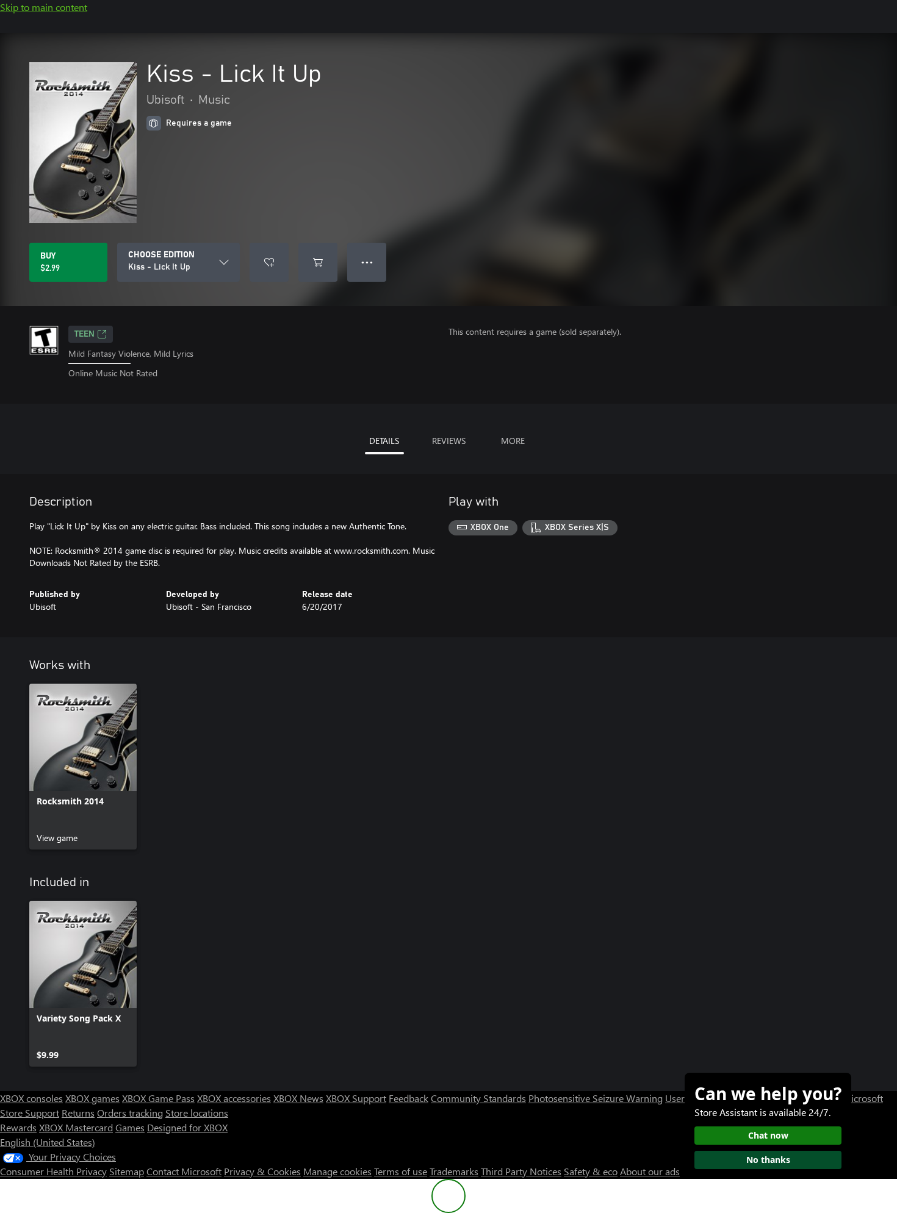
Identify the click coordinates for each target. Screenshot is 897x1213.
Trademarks (454, 1171)
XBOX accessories (234, 1098)
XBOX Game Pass (158, 1098)
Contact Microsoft (184, 1171)
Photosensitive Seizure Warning (595, 1098)
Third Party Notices (521, 1171)
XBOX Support (356, 1098)
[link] (83, 767)
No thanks (768, 1159)
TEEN (84, 334)
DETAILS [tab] (384, 440)
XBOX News (298, 1098)
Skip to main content (43, 7)
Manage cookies (337, 1171)
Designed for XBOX (187, 1127)
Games (130, 1127)
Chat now (768, 1135)
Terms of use (400, 1171)
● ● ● (367, 262)
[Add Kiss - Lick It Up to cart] (317, 262)
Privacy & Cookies (262, 1171)
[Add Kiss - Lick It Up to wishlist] (269, 262)
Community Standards (478, 1098)
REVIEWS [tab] (449, 440)
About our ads (650, 1171)
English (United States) (47, 1142)
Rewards (18, 1127)
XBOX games (92, 1098)
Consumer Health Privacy (53, 1171)
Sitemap (126, 1171)
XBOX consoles (31, 1098)
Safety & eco (591, 1171)
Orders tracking (130, 1112)
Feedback (408, 1098)
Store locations (196, 1112)
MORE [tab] (513, 440)
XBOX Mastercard (76, 1127)
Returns (78, 1112)
